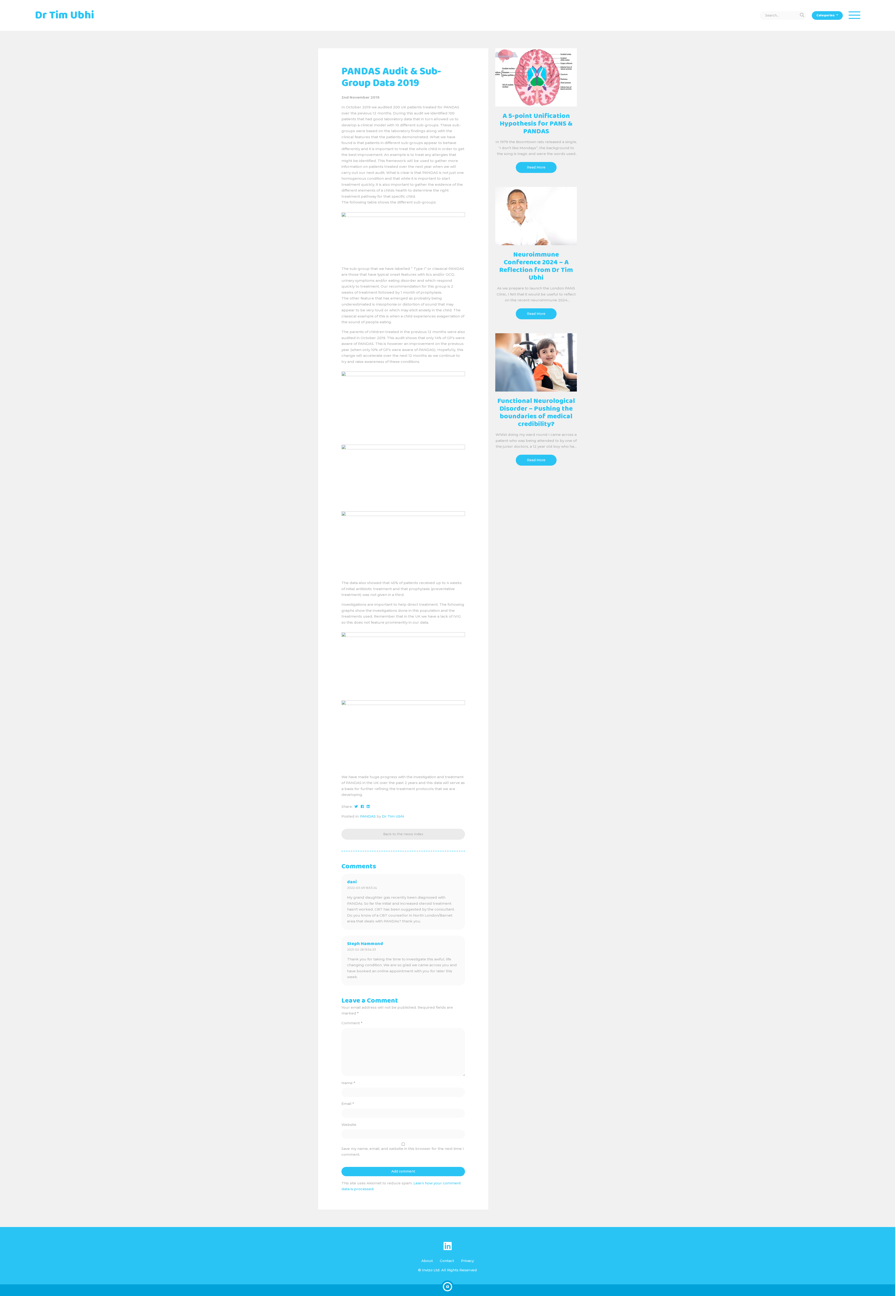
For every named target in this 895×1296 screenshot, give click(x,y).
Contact (447, 1260)
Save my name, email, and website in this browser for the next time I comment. (402, 1151)
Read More (536, 167)
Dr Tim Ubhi (393, 816)
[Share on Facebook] (362, 806)
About (427, 1260)
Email (347, 1103)
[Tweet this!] (356, 806)
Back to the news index (403, 834)
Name (348, 1083)
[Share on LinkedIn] (368, 806)
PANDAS (368, 816)
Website (348, 1124)
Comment (351, 1023)
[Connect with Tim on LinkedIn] (448, 1246)
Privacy (467, 1260)
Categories (825, 15)
